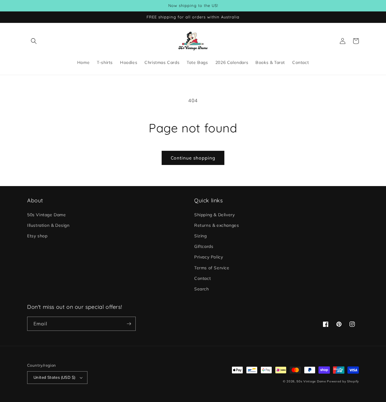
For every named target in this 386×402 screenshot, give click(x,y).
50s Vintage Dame (46, 214)
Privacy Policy (208, 257)
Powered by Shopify (343, 381)
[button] (33, 41)
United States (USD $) (54, 377)
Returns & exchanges (216, 225)
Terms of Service (211, 268)
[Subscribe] (128, 324)
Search (201, 289)
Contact (202, 278)
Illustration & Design (48, 225)
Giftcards (203, 246)
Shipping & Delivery (214, 214)
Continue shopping (193, 158)
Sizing (200, 236)
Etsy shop (37, 236)
